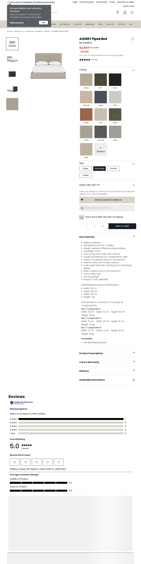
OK (43, 22)
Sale (131, 24)
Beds (47, 31)
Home (10, 31)
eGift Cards (128, 6)
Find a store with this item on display (104, 217)
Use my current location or (108, 199)
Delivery (84, 371)
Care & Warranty (89, 362)
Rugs (100, 24)
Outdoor (77, 24)
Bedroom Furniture (34, 31)
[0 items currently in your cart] (132, 12)
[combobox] (107, 208)
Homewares (90, 24)
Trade (112, 2)
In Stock (121, 24)
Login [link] (75, 2)
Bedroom (52, 24)
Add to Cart (122, 226)
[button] (107, 185)
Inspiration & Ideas (125, 2)
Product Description (91, 353)
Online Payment (86, 2)
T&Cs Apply (118, 55)
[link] (117, 12)
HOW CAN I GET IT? (89, 185)
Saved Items (101, 2)
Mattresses (65, 24)
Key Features (86, 236)
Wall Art (110, 24)
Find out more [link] (17, 22)
